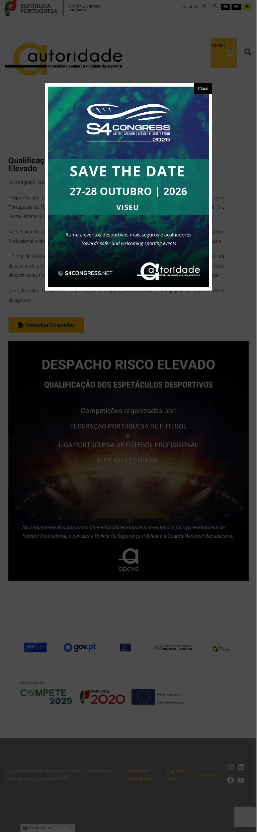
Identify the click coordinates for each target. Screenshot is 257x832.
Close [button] (203, 88)
